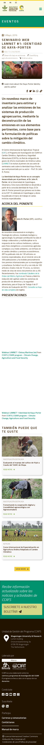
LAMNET (6, 163)
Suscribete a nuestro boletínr (20, 609)
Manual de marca (10, 729)
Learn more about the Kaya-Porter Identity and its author (22, 85)
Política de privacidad (27, 741)
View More (21, 568)
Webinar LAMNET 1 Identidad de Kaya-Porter (21, 412)
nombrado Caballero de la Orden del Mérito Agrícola (20, 274)
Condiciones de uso (10, 741)
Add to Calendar (12, 51)
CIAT (4, 152)
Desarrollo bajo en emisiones (14, 55)
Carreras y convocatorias (14, 718)
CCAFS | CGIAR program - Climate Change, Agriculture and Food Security (20, 356)
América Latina (27, 58)
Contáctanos (8, 722)
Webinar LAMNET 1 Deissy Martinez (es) (19, 352)
